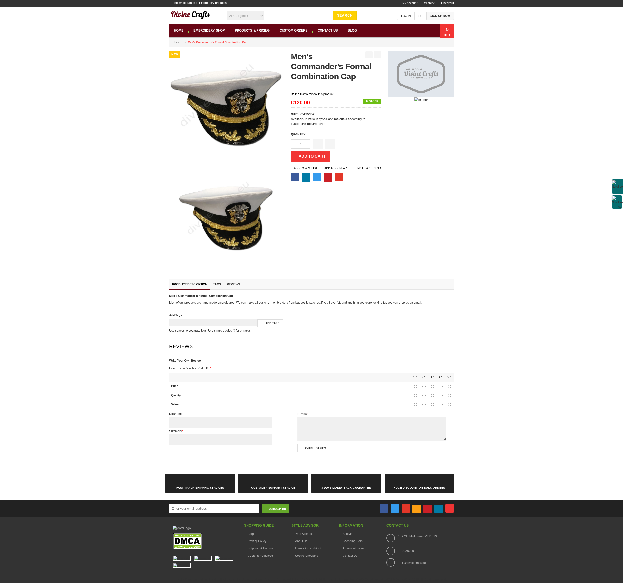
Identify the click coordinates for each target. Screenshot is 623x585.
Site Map (348, 533)
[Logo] (182, 527)
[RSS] (416, 509)
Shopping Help (353, 541)
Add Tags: (176, 315)
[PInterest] (427, 509)
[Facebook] (384, 508)
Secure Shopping (306, 555)
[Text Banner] (421, 99)
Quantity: (298, 134)
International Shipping (309, 548)
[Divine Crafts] (190, 17)
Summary (176, 431)
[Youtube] (449, 508)
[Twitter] (395, 508)
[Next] (377, 54)
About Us (301, 541)
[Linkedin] (438, 509)
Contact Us (350, 555)
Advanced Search (354, 548)
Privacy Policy (257, 541)
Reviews (233, 284)
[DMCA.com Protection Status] (187, 541)
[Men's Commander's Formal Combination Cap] (226, 218)
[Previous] (369, 54)
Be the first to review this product (312, 94)
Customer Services (260, 555)
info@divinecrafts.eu (412, 562)
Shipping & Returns (261, 548)
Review (303, 414)
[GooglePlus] (406, 508)
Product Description (189, 284)
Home (176, 42)
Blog (251, 533)
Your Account (304, 533)
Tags (217, 284)
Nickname (176, 414)
